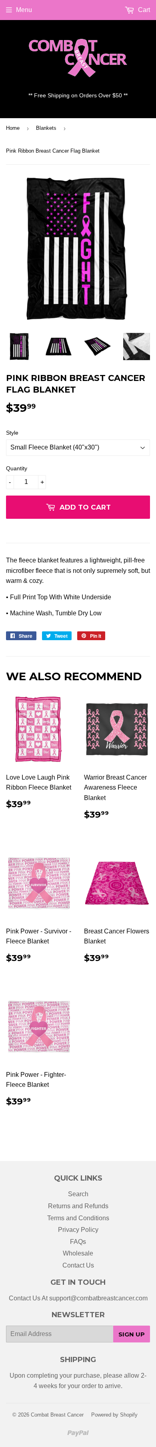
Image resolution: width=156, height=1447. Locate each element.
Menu (24, 9)
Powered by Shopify (114, 1415)
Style (12, 432)
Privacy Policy (78, 1229)
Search (78, 1194)
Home (13, 128)
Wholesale (78, 1253)
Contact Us (78, 1265)
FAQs (78, 1241)
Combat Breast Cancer (57, 1415)
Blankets (46, 128)
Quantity (16, 468)
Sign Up (131, 1334)
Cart (143, 9)
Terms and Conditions (78, 1218)
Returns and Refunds (78, 1206)
